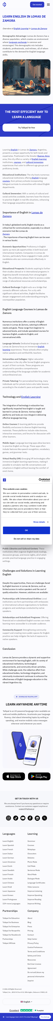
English (14, 149)
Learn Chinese (8, 883)
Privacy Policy (33, 943)
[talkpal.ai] (4, 4)
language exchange (18, 42)
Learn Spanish (8, 845)
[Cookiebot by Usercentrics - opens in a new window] (39, 480)
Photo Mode (32, 862)
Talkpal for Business (11, 922)
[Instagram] (8, 818)
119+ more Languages (11, 903)
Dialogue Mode (34, 878)
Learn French (8, 849)
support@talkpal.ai (26, 809)
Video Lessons (33, 887)
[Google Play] (39, 776)
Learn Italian (8, 853)
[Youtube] (22, 818)
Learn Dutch (7, 866)
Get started (37, 4)
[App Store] (14, 776)
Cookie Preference (35, 947)
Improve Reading (34, 899)
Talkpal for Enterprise (11, 926)
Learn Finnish (8, 874)
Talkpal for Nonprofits (11, 930)
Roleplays (32, 849)
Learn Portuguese (10, 899)
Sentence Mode (34, 870)
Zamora (33, 149)
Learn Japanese (9, 891)
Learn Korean (8, 895)
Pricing (30, 930)
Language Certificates (36, 883)
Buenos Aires (43, 156)
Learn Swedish (8, 870)
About (30, 918)
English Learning (21, 28)
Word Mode (32, 874)
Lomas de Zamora (39, 28)
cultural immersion (34, 162)
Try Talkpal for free (26, 127)
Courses (31, 845)
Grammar (31, 841)
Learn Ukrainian (9, 862)
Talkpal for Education (11, 918)
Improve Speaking (35, 895)
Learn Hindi (7, 887)
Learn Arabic (8, 878)
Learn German (8, 858)
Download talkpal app (28, 697)
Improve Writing (34, 903)
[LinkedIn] (37, 818)
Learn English (8, 841)
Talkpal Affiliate (9, 943)
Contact (31, 935)
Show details (39, 522)
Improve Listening (35, 891)
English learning (39, 159)
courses (17, 162)
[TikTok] (15, 818)
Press (30, 926)
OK (26, 530)
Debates (31, 858)
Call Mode (32, 866)
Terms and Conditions (36, 951)
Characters (32, 853)
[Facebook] (30, 818)
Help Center (32, 939)
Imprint (31, 980)
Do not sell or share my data (26, 539)
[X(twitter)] (44, 818)
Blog (29, 922)
